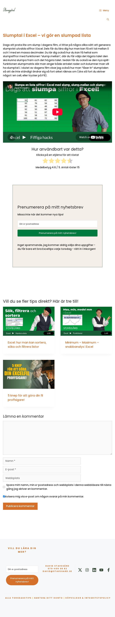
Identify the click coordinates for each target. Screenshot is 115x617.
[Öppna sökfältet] (108, 19)
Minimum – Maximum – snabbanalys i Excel (82, 345)
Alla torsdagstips (18, 598)
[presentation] (29, 321)
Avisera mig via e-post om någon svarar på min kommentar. (44, 496)
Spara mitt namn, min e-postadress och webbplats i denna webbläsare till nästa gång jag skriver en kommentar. (58, 487)
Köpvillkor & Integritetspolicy (88, 598)
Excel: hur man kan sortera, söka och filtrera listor (27, 345)
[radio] (45, 161)
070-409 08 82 (57, 568)
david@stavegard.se (57, 571)
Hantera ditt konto (48, 598)
